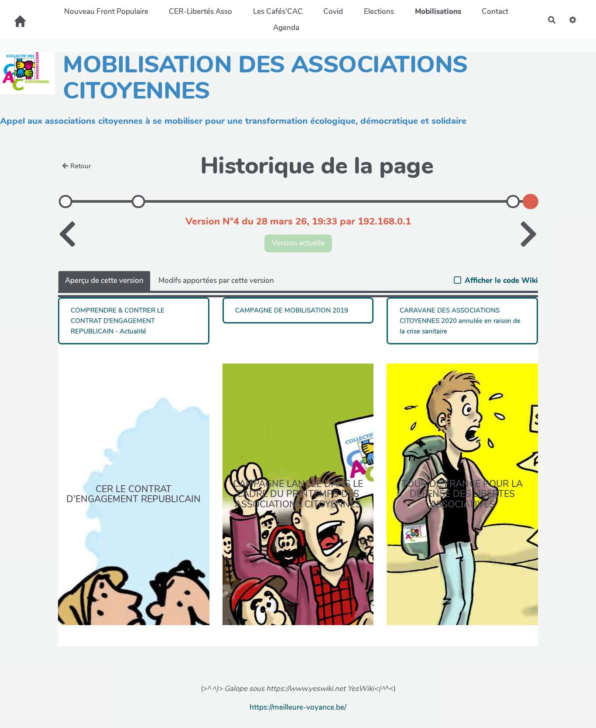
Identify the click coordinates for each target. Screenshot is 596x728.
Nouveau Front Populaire (106, 12)
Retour (80, 166)
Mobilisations (438, 12)
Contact (495, 12)
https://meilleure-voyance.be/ (298, 707)
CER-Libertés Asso (200, 12)
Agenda (286, 28)
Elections (379, 12)
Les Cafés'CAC (278, 12)
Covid (333, 12)
